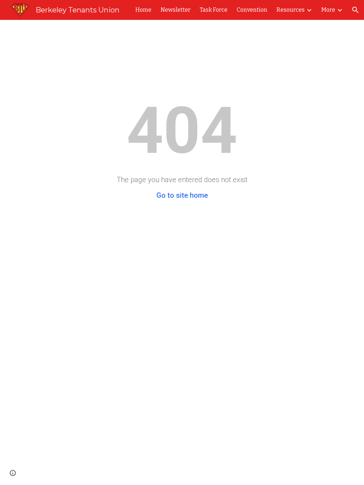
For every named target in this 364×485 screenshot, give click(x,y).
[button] (355, 9)
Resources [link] (291, 9)
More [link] (328, 9)
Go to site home (182, 195)
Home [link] (143, 9)
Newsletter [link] (176, 9)
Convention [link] (252, 9)
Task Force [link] (214, 9)
